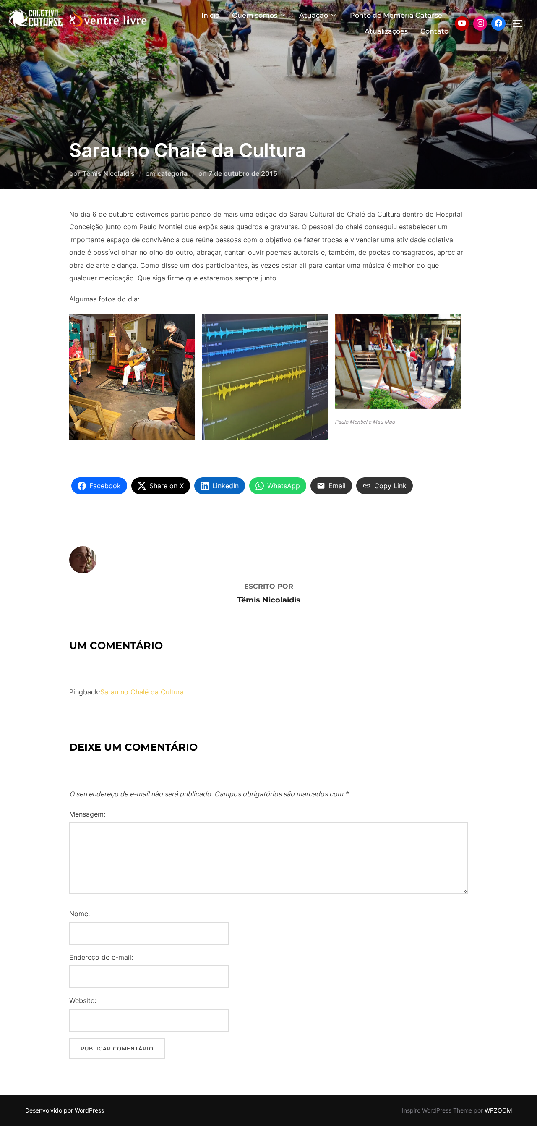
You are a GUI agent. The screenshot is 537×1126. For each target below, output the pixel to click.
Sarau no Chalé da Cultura (142, 692)
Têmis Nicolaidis (108, 173)
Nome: (79, 913)
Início (210, 15)
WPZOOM (498, 1110)
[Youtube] (462, 23)
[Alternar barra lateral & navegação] (520, 23)
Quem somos (254, 15)
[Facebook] (498, 23)
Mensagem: (87, 814)
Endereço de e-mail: (101, 957)
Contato (434, 31)
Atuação (313, 15)
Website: (82, 1000)
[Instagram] (480, 23)
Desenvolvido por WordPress (64, 1110)
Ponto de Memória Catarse (396, 15)
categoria (172, 173)
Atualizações (386, 31)
